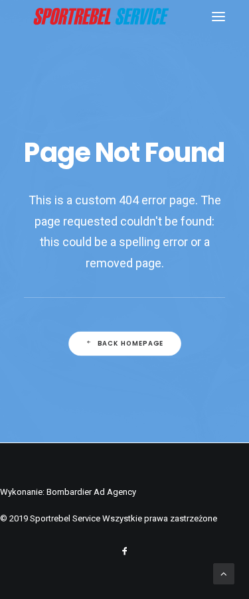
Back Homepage (130, 343)
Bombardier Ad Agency (91, 492)
